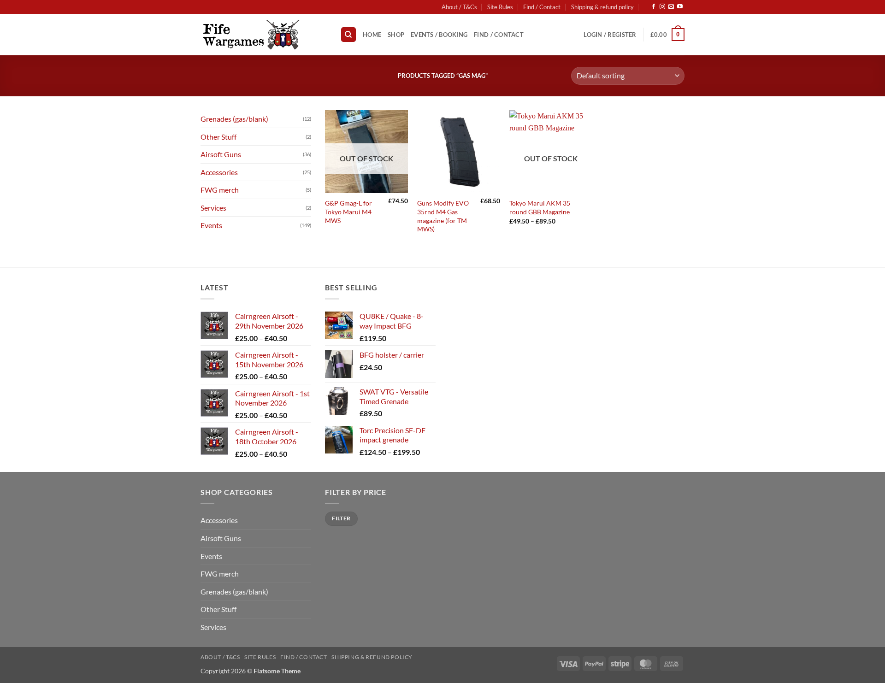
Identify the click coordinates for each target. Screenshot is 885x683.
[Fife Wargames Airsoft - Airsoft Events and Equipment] (263, 34)
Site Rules (500, 7)
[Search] (348, 34)
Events (211, 225)
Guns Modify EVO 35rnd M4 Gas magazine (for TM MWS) (443, 216)
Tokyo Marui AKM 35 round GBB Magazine (539, 207)
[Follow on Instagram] (662, 7)
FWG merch (220, 189)
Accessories (219, 172)
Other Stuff (218, 136)
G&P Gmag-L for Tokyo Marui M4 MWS (348, 211)
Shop (396, 34)
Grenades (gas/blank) (234, 118)
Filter (341, 518)
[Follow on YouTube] (680, 7)
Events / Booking (439, 34)
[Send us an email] (671, 7)
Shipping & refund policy (602, 7)
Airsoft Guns (221, 154)
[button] (610, 34)
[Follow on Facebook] (653, 7)
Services (213, 207)
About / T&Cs (459, 7)
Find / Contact (541, 7)
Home (372, 34)
